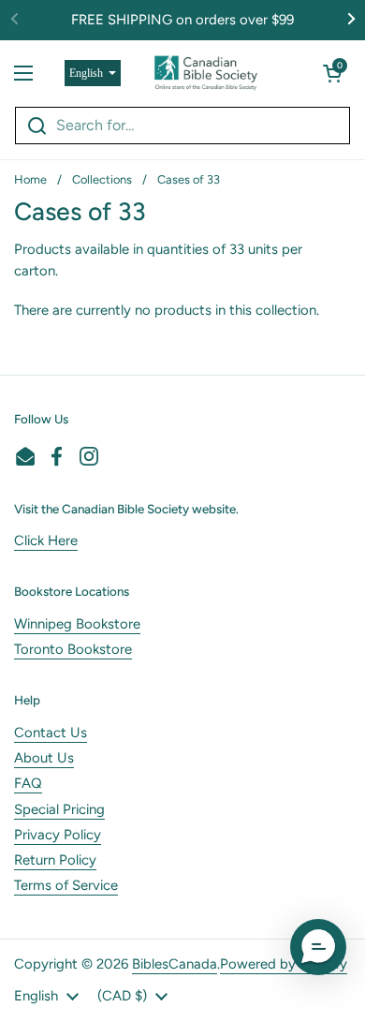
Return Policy (55, 860)
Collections (102, 179)
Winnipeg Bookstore (77, 623)
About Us (44, 757)
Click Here (46, 540)
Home (30, 179)
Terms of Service (66, 885)
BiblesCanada (174, 963)
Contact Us (50, 732)
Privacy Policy (57, 834)
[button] (332, 73)
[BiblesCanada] (206, 73)
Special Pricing (59, 809)
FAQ (28, 783)
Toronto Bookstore (73, 649)
